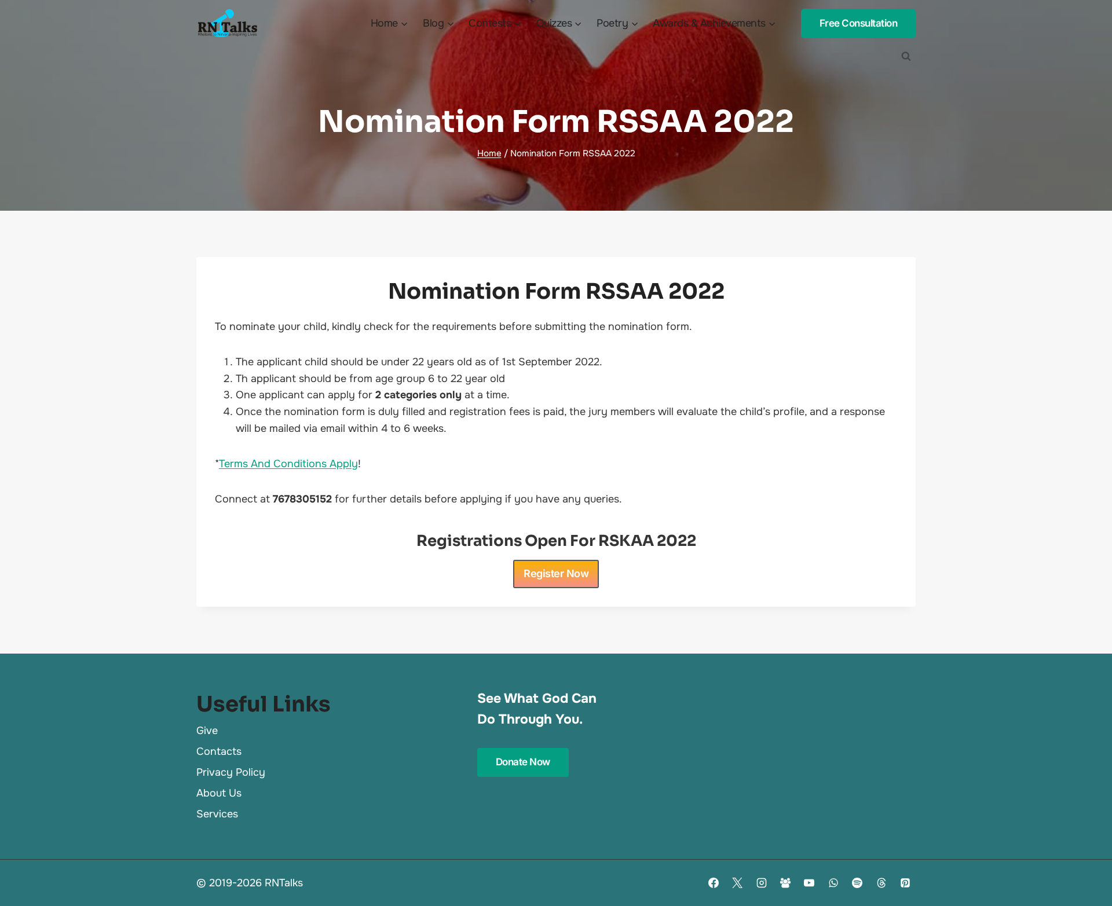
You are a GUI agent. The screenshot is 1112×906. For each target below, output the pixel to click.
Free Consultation (859, 23)
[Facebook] (713, 882)
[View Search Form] (906, 56)
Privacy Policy (230, 772)
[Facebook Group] (785, 882)
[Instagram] (761, 882)
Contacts (219, 751)
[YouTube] (809, 882)
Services (217, 814)
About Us (219, 793)
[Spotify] (857, 882)
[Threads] (881, 882)
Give (207, 730)
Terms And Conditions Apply (288, 463)
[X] (737, 882)
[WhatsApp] (833, 882)
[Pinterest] (905, 882)
